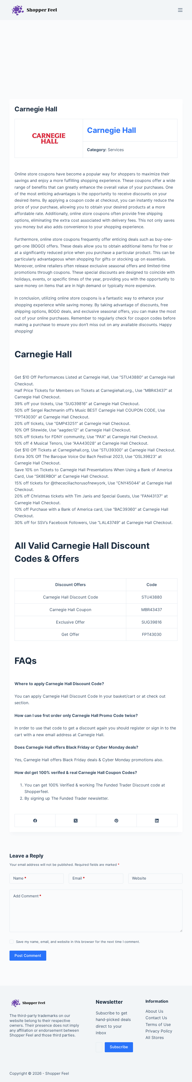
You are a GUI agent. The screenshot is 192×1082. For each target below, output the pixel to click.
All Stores (155, 1037)
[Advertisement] (96, 57)
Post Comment (27, 955)
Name (19, 878)
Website (139, 878)
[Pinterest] (116, 820)
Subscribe (119, 1046)
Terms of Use (158, 1024)
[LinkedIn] (157, 820)
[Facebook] (35, 820)
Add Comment (27, 896)
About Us (154, 1011)
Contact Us (156, 1017)
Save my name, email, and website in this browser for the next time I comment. (78, 942)
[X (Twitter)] (76, 820)
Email (78, 878)
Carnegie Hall (111, 130)
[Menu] (180, 10)
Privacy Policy (159, 1030)
